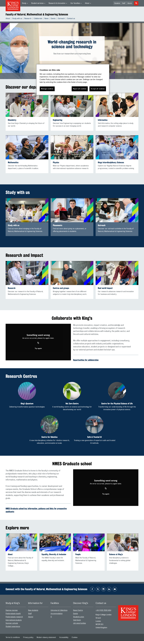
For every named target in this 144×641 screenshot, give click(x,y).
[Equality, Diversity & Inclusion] (55, 542)
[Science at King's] (122, 542)
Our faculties (75, 3)
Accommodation (57, 613)
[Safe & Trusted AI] (95, 424)
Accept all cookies (98, 89)
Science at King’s (116, 554)
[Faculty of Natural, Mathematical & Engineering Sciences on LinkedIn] (109, 589)
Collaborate (38, 18)
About (87, 3)
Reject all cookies (80, 89)
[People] (89, 542)
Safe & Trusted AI (94, 437)
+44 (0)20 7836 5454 (103, 610)
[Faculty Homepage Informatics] (117, 105)
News (46, 18)
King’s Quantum (27, 403)
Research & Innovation (57, 3)
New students (33, 610)
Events (53, 18)
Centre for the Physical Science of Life (117, 403)
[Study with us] (27, 210)
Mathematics (13, 162)
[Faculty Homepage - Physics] (72, 147)
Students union (78, 617)
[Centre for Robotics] (49, 424)
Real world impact (105, 288)
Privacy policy (28, 637)
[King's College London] (128, 611)
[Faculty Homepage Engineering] (72, 105)
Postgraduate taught (13, 613)
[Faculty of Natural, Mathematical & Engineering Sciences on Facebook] (92, 589)
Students (117, 3)
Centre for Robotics (49, 437)
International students (14, 620)
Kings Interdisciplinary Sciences (111, 162)
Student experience (13, 626)
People (78, 554)
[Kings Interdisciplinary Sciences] (117, 147)
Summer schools (12, 623)
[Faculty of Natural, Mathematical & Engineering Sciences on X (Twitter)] (98, 589)
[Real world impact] (117, 273)
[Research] (27, 273)
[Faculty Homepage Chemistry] (27, 105)
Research (27, 18)
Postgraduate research (14, 617)
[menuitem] (24, 3)
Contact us (71, 18)
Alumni (129, 3)
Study (24, 3)
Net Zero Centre (72, 403)
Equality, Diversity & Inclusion (54, 554)
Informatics (102, 120)
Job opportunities (79, 623)
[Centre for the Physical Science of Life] (117, 391)
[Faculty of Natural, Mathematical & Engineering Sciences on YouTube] (114, 589)
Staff (123, 3)
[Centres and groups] (72, 273)
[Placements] (72, 210)
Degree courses (12, 610)
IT (51, 617)
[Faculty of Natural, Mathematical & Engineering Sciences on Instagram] (103, 589)
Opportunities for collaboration (86, 359)
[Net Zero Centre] (72, 391)
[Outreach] (117, 210)
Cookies (74, 637)
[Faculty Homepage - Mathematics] (27, 147)
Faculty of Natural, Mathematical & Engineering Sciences (37, 14)
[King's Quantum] (27, 391)
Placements (57, 225)
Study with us (17, 18)
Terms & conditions (13, 637)
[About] (21, 542)
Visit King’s (77, 620)
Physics (56, 162)
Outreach (61, 18)
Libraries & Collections (59, 610)
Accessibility (63, 637)
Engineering (57, 120)
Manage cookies (47, 89)
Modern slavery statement (46, 637)
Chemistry (12, 120)
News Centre (78, 610)
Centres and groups (61, 288)
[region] (72, 79)
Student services (37, 3)
